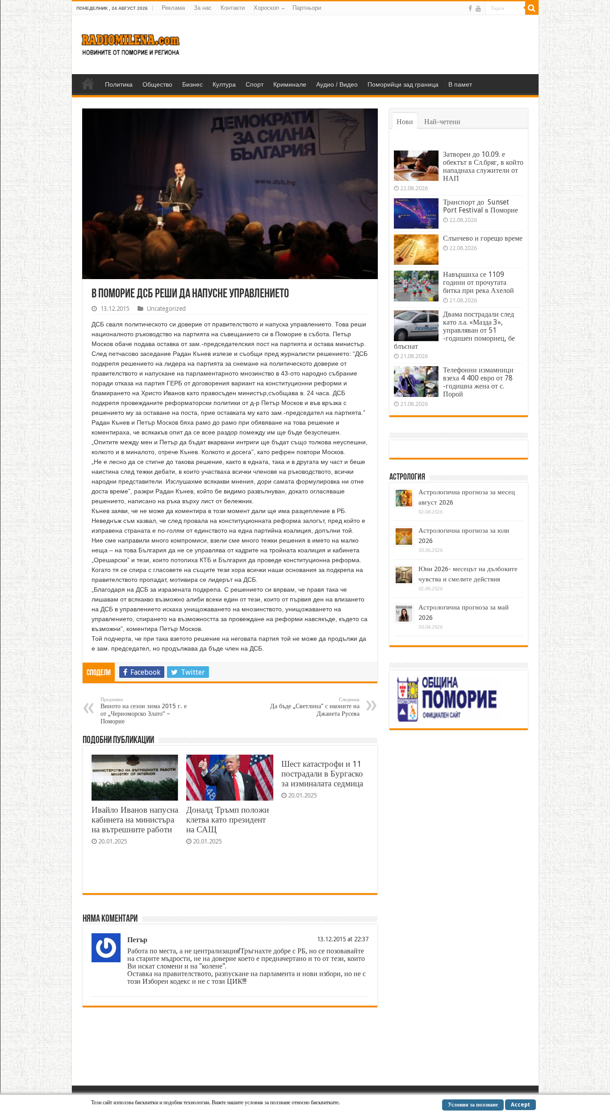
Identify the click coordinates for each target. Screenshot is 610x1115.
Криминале (289, 84)
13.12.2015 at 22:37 (342, 939)
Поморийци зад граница (403, 84)
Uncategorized (166, 308)
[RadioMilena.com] (131, 43)
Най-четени (442, 121)
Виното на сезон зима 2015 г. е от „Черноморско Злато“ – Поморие (143, 711)
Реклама (173, 7)
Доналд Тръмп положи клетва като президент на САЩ (227, 819)
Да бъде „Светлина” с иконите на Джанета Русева (314, 707)
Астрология (407, 477)
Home (88, 83)
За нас (203, 7)
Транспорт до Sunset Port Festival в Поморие (480, 206)
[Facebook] (470, 8)
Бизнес (192, 84)
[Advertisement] (369, 44)
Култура (224, 84)
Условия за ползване (473, 1105)
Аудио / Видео (337, 84)
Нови (405, 121)
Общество (157, 84)
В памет (460, 84)
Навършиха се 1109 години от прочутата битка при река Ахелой (478, 282)
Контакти (233, 7)
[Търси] (532, 8)
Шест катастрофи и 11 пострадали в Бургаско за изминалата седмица (322, 773)
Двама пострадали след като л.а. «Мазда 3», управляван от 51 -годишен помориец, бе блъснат (454, 330)
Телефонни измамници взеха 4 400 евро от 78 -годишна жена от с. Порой (478, 382)
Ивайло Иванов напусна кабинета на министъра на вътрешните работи (135, 819)
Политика (119, 84)
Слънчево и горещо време (482, 238)
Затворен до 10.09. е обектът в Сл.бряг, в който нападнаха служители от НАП (483, 166)
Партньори (306, 7)
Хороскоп (266, 7)
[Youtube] (478, 8)
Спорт (254, 84)
